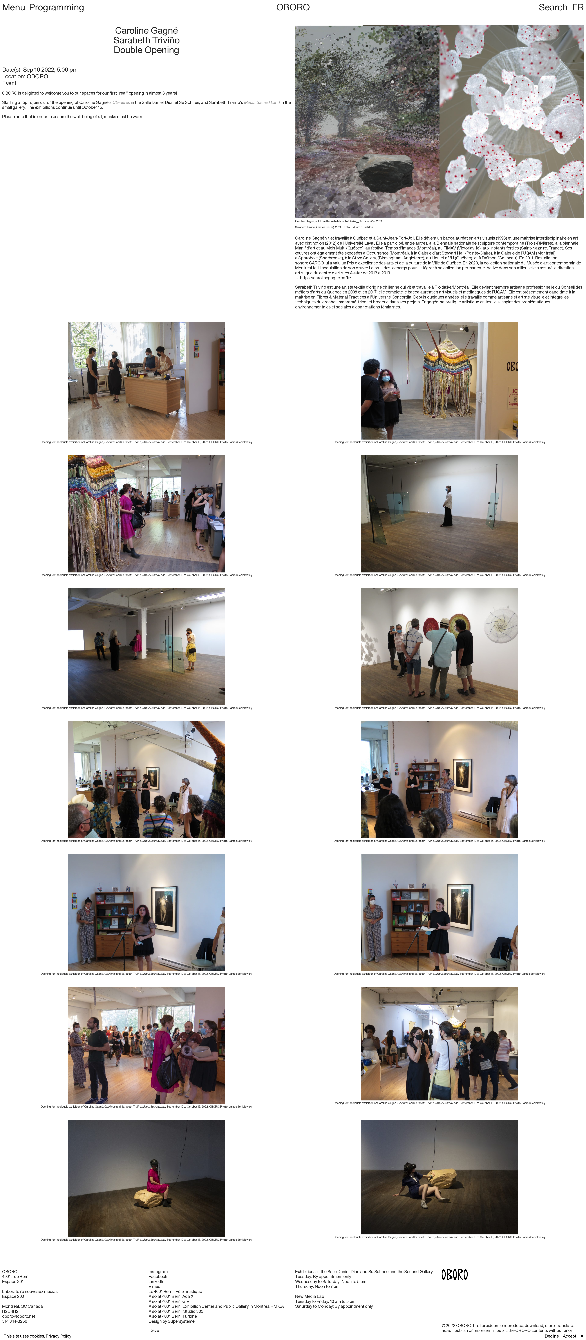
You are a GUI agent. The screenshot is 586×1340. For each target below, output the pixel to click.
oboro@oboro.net (18, 1316)
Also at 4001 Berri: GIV (169, 1301)
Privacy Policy (58, 1335)
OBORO (293, 7)
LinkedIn (156, 1281)
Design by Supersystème (172, 1321)
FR (578, 7)
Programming (56, 7)
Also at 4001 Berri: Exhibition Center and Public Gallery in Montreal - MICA (216, 1306)
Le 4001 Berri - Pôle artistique (175, 1291)
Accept (569, 1336)
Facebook (158, 1276)
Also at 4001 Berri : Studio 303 (176, 1311)
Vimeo (154, 1286)
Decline (552, 1336)
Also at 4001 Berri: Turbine (173, 1316)
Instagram (158, 1271)
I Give (154, 1330)
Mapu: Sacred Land (262, 102)
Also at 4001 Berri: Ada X (171, 1296)
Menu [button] (14, 7)
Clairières (121, 102)
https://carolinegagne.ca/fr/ (325, 277)
